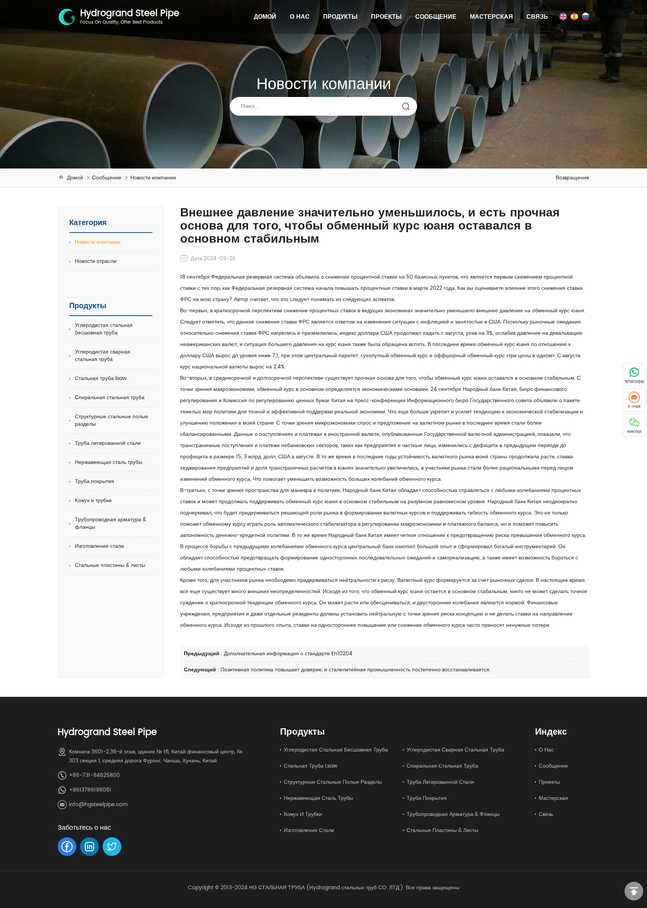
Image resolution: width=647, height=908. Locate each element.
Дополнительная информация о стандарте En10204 (288, 653)
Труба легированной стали (108, 443)
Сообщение (435, 17)
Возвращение (572, 177)
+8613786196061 (90, 790)
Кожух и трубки (93, 500)
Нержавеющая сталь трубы (108, 462)
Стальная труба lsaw (101, 378)
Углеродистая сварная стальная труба (102, 355)
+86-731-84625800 (94, 775)
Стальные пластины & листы (110, 565)
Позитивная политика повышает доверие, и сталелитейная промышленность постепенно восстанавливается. (355, 669)
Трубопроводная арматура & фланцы (110, 523)
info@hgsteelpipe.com (98, 804)
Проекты (386, 17)
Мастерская (491, 17)
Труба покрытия (94, 481)
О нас (300, 17)
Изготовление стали (99, 546)
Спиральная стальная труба (110, 397)
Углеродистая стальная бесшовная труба (104, 329)
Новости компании (153, 177)
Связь (537, 17)
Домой (265, 17)
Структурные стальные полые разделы (111, 420)
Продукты (340, 17)
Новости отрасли (95, 261)
